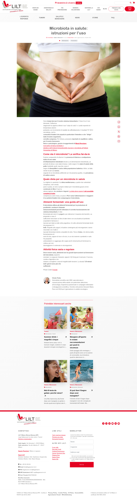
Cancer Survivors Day (58, 453)
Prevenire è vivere (68, 2)
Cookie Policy (62, 493)
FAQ (112, 17)
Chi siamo (98, 9)
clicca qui (75, 438)
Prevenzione (74, 40)
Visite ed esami (35, 9)
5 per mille (55, 447)
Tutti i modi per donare (59, 435)
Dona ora (130, 9)
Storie (95, 17)
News (77, 17)
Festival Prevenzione (58, 451)
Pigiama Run (56, 455)
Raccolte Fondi (56, 449)
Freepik (54, 270)
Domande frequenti (58, 439)
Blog (105, 9)
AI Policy (71, 493)
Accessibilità (79, 493)
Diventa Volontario (75, 9)
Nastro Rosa (56, 457)
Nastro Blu (55, 459)
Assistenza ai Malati (48, 9)
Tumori (42, 17)
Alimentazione (65, 40)
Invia (82, 464)
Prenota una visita (116, 9)
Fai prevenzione (62, 9)
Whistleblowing (67, 494)
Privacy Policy (52, 493)
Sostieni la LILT (89, 9)
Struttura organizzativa (25, 439)
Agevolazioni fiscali (54, 494)
